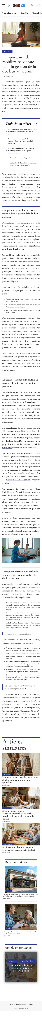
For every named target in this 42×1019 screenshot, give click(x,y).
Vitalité (7, 51)
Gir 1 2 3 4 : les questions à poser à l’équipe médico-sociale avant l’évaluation (20, 933)
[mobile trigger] (4, 5)
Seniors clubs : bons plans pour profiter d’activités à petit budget (18, 848)
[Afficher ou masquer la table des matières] (34, 123)
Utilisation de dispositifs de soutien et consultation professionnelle (23, 164)
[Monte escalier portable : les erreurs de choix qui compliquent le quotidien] (21, 764)
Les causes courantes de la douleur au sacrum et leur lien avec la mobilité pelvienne (21, 141)
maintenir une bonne (18, 479)
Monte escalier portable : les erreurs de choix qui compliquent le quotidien (20, 780)
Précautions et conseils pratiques (21, 158)
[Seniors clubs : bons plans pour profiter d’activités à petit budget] (21, 834)
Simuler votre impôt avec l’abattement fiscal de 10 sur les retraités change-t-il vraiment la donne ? (18, 814)
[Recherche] (32, 5)
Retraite (6, 808)
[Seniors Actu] (16, 5)
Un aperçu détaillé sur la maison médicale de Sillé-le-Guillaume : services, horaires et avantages (20, 895)
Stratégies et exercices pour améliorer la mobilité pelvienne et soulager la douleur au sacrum (22, 150)
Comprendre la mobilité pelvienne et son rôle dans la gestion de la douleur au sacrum (22, 131)
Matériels (7, 774)
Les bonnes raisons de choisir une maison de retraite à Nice (21, 968)
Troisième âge (8, 844)
